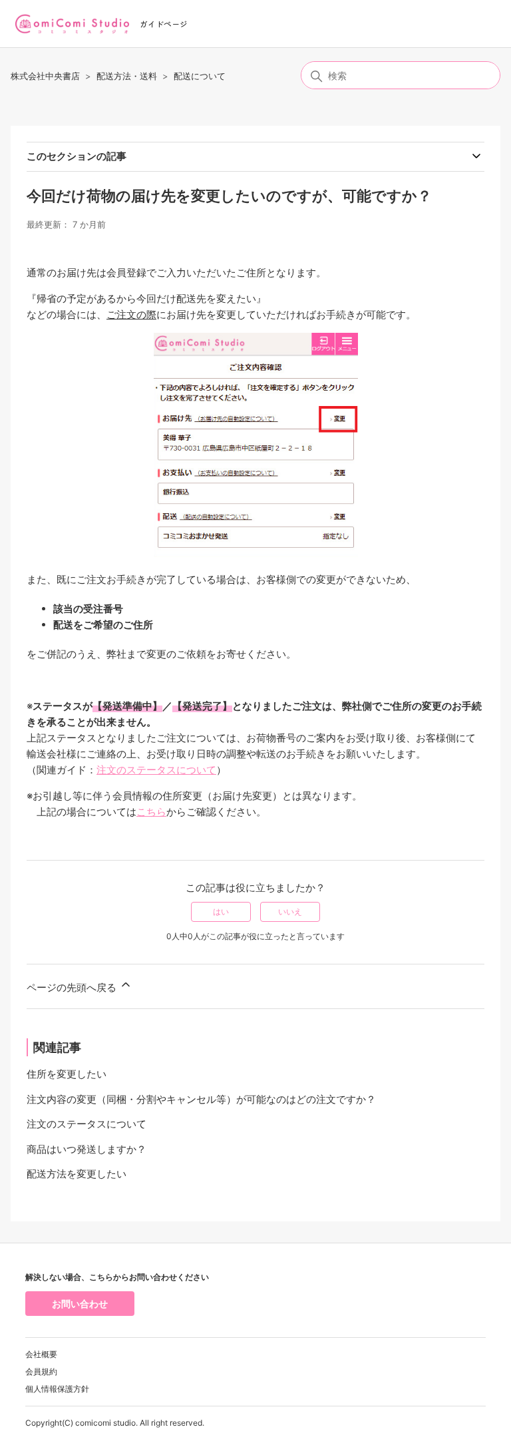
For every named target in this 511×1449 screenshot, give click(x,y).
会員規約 (41, 1371)
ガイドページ (164, 23)
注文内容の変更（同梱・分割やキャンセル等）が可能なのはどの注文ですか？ (201, 1099)
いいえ (290, 912)
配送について (200, 76)
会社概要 (41, 1354)
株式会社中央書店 (45, 76)
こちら (151, 811)
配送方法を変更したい (76, 1173)
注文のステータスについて (156, 769)
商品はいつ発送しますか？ (86, 1149)
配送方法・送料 (126, 76)
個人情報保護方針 (57, 1389)
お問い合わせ (80, 1303)
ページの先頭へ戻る (73, 987)
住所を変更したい (66, 1074)
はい (221, 912)
